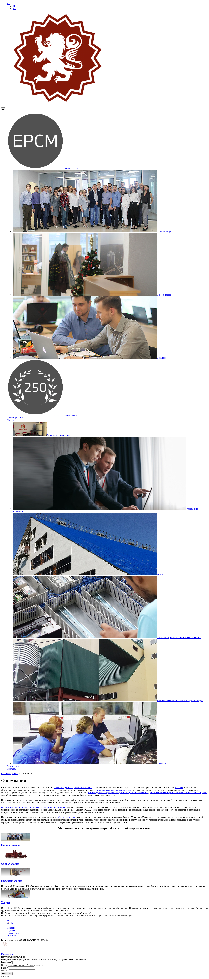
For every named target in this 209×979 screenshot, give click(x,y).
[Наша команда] (15, 840)
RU (8, 3)
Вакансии (161, 358)
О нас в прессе (164, 295)
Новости (11, 928)
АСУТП (179, 787)
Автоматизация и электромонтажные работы (179, 637)
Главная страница (9, 773)
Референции (13, 766)
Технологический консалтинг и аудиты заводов (180, 700)
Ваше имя (6, 962)
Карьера (11, 930)
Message (5, 971)
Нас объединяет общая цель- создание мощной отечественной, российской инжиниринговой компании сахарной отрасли (147, 792)
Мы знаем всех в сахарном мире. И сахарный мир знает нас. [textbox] (104, 828)
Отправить (6, 974)
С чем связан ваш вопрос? (14, 965)
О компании (13, 933)
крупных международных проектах (114, 790)
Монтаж (161, 574)
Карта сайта (7, 954)
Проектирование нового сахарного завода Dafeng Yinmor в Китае (33, 807)
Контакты (11, 769)
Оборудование (71, 415)
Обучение (161, 763)
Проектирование (15, 417)
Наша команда (164, 231)
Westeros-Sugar (71, 168)
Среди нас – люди (66, 817)
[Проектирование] (15, 875)
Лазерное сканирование (58, 435)
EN (14, 8)
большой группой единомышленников (73, 787)
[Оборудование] (15, 858)
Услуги (10, 420)
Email (4, 968)
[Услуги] (15, 897)
